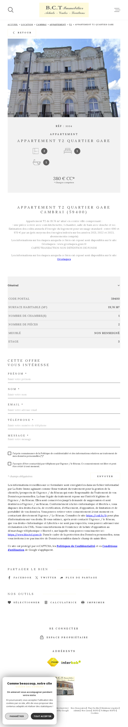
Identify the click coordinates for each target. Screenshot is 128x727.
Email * (16, 404)
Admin (77, 710)
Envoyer (105, 476)
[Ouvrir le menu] (117, 10)
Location (27, 24)
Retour (25, 32)
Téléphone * (21, 420)
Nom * (14, 389)
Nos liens (86, 710)
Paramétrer (17, 716)
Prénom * (17, 373)
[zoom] (64, 78)
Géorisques (64, 259)
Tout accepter (42, 716)
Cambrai (41, 24)
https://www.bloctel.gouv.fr (25, 534)
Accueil (13, 24)
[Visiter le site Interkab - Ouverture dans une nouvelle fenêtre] (53, 662)
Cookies (94, 713)
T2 (70, 24)
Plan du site (93, 708)
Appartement (58, 24)
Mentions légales (109, 708)
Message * (18, 435)
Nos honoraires (78, 708)
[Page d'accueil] (64, 10)
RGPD (96, 710)
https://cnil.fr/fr (96, 515)
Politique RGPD (108, 710)
